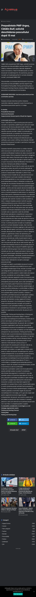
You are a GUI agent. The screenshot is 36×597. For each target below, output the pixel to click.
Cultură (4, 526)
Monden (4, 534)
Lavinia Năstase (6, 39)
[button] (12, 419)
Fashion (4, 531)
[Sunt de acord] (34, 591)
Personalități (5, 536)
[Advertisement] (26, 9)
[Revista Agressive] (11, 9)
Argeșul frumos (6, 523)
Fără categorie (6, 528)
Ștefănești (5, 541)
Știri (3, 544)
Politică (8, 21)
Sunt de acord (18, 594)
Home (4, 21)
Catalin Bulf (14, 430)
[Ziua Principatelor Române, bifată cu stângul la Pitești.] (9, 502)
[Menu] (2, 10)
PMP (24, 430)
